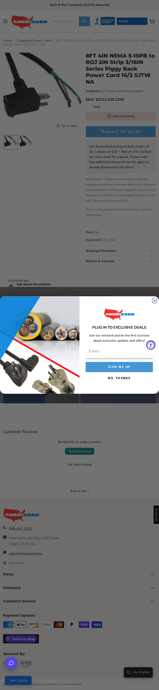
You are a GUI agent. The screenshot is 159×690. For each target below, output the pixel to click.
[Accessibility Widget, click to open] (150, 345)
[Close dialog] (154, 300)
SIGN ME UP (119, 367)
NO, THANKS (119, 378)
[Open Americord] (11, 663)
